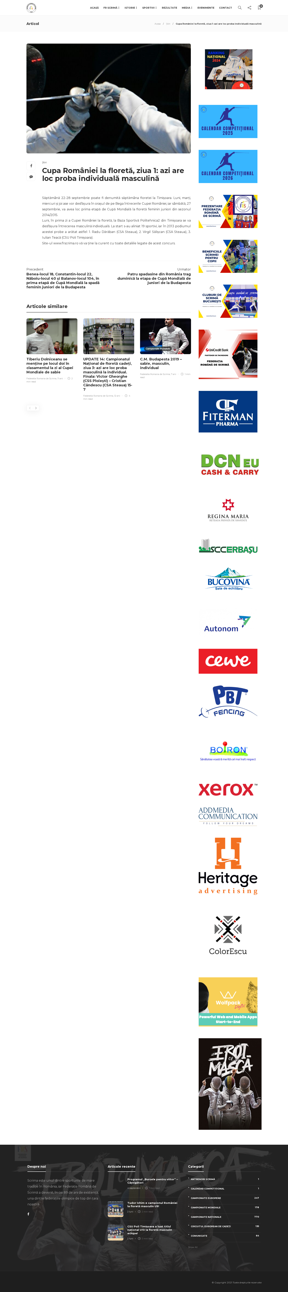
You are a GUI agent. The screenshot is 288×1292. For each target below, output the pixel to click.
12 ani (117, 395)
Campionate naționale (225, 1216)
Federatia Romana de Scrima (41, 378)
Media (186, 7)
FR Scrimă (110, 7)
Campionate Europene (225, 1198)
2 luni (130, 1211)
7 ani (173, 374)
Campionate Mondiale (158, 348)
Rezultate (169, 7)
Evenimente (205, 7)
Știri (168, 23)
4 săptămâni (133, 1188)
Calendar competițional (225, 1188)
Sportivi (148, 7)
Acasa (158, 23)
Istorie (130, 7)
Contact (225, 7)
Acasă (94, 7)
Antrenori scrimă (225, 1179)
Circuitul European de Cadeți (225, 1226)
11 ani (60, 378)
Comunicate (225, 1235)
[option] (52, 351)
